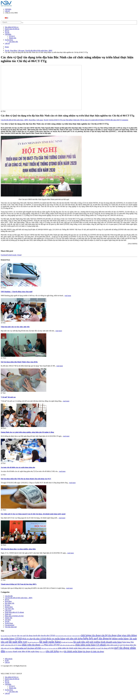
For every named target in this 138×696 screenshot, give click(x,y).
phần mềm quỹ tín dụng (7, 648)
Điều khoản (8, 659)
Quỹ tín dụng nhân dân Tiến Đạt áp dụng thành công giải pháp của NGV (26, 479)
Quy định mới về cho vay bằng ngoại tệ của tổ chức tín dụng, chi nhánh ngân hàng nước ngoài (33, 514)
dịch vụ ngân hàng (55, 638)
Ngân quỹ (8, 614)
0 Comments (124, 120)
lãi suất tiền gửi (81, 641)
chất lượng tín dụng (91, 635)
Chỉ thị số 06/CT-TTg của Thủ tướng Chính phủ (64, 120)
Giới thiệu (8, 9)
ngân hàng (117, 642)
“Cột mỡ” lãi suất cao (8, 397)
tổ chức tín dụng (97, 651)
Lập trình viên (13, 41)
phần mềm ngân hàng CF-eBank (90, 645)
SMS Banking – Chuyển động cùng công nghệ (16, 291)
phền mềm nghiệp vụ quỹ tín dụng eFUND (98, 648)
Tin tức (7, 32)
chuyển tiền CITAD (48, 636)
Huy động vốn (9, 603)
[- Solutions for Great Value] (6, 6)
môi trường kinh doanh (101, 642)
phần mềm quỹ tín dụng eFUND (28, 648)
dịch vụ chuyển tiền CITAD (34, 638)
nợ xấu (42, 645)
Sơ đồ (7, 660)
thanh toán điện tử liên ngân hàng (26, 651)
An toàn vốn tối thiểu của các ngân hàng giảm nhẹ (18, 467)
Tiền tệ (61, 651)
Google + (15, 255)
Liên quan (39, 120)
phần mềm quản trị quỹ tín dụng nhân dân (121, 645)
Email (19, 255)
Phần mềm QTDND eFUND (14, 616)
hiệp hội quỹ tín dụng (96, 638)
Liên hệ (7, 11)
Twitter (9, 255)
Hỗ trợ (7, 31)
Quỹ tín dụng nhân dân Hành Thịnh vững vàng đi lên (19, 362)
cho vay (13, 635)
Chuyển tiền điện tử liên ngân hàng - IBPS (14, 120)
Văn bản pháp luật (11, 627)
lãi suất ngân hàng (50, 641)
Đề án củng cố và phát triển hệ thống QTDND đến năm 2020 (100, 120)
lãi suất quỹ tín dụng (67, 642)
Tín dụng (8, 619)
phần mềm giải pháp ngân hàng (67, 645)
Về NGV (12, 36)
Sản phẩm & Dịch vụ (11, 27)
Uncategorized (9, 625)
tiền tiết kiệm (52, 651)
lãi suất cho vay (35, 642)
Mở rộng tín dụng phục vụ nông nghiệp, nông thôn (18, 549)
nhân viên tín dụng (31, 644)
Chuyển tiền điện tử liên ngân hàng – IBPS (18, 598)
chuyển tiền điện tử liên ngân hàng (63, 635)
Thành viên (12, 38)
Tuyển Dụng (9, 40)
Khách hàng (9, 607)
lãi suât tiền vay (18, 641)
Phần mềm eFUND (52, 645)
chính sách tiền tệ (76, 635)
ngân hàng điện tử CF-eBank (13, 645)
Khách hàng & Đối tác (12, 29)
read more (68, 295)
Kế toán (7, 605)
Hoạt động (32, 120)
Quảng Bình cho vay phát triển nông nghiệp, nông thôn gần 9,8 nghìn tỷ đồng (27, 432)
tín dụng (86, 651)
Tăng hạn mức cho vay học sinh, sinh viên (15, 327)
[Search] (22, 22)
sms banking (9, 651)
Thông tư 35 (42, 651)
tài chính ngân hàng (73, 651)
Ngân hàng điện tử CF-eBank (14, 612)
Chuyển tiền (9, 596)
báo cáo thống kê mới (6, 635)
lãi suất (29, 642)
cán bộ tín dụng (108, 635)
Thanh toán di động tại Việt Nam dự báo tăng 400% (19, 584)
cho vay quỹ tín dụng (24, 636)
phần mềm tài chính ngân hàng (70, 648)
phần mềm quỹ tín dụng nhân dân (49, 648)
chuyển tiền (36, 635)
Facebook (4, 255)
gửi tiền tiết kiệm (74, 638)
